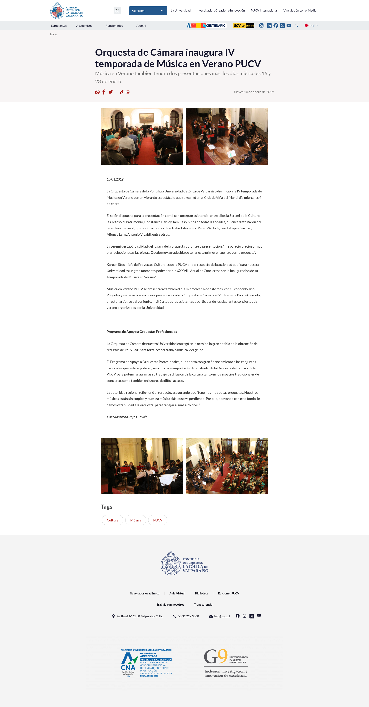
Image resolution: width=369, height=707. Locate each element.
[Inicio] (117, 10)
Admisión (138, 10)
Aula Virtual (177, 593)
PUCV (157, 520)
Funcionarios (114, 25)
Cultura (112, 520)
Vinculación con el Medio (300, 10)
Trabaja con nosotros (170, 604)
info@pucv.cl (222, 616)
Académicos (84, 25)
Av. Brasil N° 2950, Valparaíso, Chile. (140, 616)
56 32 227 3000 (188, 616)
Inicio (53, 34)
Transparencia (203, 604)
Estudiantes (59, 25)
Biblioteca (201, 593)
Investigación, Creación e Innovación (221, 10)
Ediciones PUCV (228, 593)
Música (135, 520)
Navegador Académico (145, 593)
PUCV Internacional (264, 10)
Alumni (141, 25)
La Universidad (181, 10)
